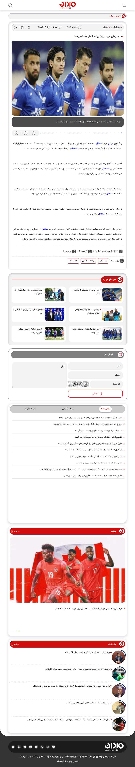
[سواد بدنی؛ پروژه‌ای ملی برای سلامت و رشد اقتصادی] (118, 657)
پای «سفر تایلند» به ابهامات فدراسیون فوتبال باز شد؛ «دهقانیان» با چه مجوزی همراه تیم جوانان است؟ (80, 469)
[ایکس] (42, 747)
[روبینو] (30, 747)
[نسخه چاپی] (15, 27)
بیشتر (16, 531)
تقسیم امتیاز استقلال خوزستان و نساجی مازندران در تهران (98, 437)
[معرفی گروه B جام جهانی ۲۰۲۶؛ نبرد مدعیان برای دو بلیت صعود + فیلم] (67, 571)
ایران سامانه (61, 761)
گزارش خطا (83, 251)
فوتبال (105, 27)
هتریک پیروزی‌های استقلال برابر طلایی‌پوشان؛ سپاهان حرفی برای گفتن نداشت (90, 443)
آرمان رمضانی (88, 261)
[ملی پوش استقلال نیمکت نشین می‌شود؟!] (112, 333)
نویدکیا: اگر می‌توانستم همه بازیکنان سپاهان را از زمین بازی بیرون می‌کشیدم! (90, 417)
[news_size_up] (17, 133)
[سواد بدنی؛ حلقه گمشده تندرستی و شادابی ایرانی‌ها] (118, 707)
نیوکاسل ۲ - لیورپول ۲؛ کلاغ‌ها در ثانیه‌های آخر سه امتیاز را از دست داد (93, 450)
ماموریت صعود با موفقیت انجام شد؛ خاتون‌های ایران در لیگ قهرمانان (93, 475)
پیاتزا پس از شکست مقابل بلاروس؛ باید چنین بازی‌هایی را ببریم (96, 456)
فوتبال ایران (116, 27)
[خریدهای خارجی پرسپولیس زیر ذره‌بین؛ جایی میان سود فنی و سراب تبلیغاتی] (118, 674)
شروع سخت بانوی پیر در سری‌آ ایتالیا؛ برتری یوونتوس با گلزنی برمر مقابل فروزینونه (88, 424)
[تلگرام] (25, 747)
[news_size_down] (34, 133)
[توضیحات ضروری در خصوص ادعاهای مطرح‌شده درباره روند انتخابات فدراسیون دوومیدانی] (118, 691)
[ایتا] (48, 747)
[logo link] (67, 5)
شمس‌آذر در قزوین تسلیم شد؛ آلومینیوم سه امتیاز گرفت (98, 430)
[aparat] (19, 747)
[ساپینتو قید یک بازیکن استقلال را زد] (54, 314)
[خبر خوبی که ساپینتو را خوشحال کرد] (112, 294)
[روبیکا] (36, 747)
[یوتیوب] (13, 747)
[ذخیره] (22, 27)
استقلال (103, 261)
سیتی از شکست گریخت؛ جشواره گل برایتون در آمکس (99, 463)
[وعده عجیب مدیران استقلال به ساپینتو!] (54, 294)
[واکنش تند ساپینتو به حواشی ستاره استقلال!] (112, 314)
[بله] (54, 747)
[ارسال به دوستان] (29, 27)
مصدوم (73, 261)
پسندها (68, 251)
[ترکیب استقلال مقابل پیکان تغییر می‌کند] (54, 333)
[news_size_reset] (25, 133)
